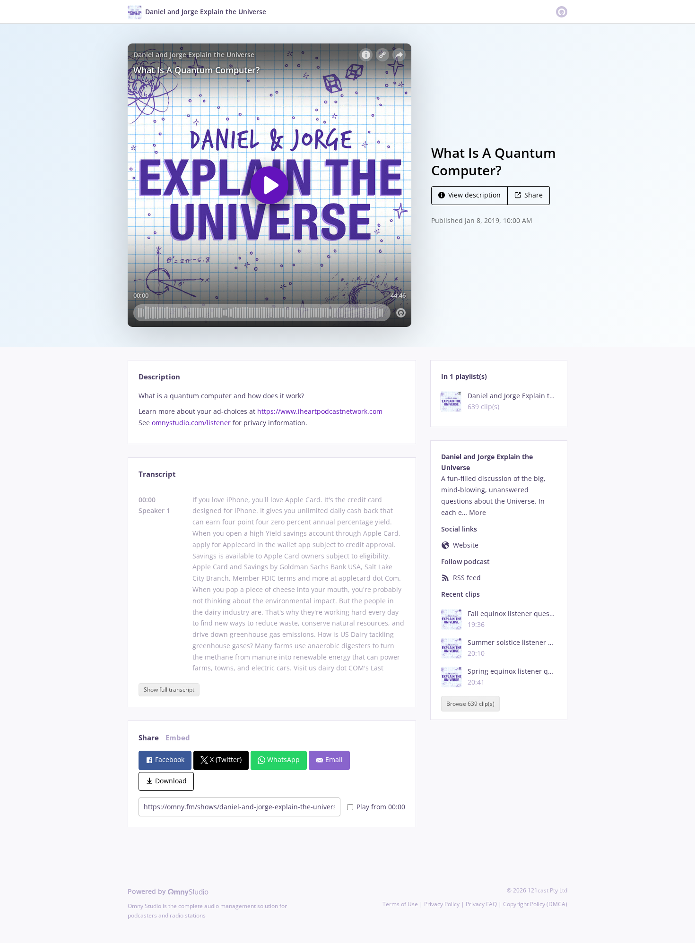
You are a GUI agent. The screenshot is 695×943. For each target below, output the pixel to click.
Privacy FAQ (481, 904)
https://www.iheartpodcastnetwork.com (319, 411)
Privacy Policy (442, 904)
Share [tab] (149, 738)
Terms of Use (400, 904)
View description (474, 194)
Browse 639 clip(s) (470, 704)
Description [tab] (159, 377)
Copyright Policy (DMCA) (535, 904)
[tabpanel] (272, 409)
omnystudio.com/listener (191, 422)
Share (533, 194)
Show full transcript (169, 690)
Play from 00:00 (380, 806)
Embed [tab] (177, 738)
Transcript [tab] (157, 474)
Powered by (148, 891)
